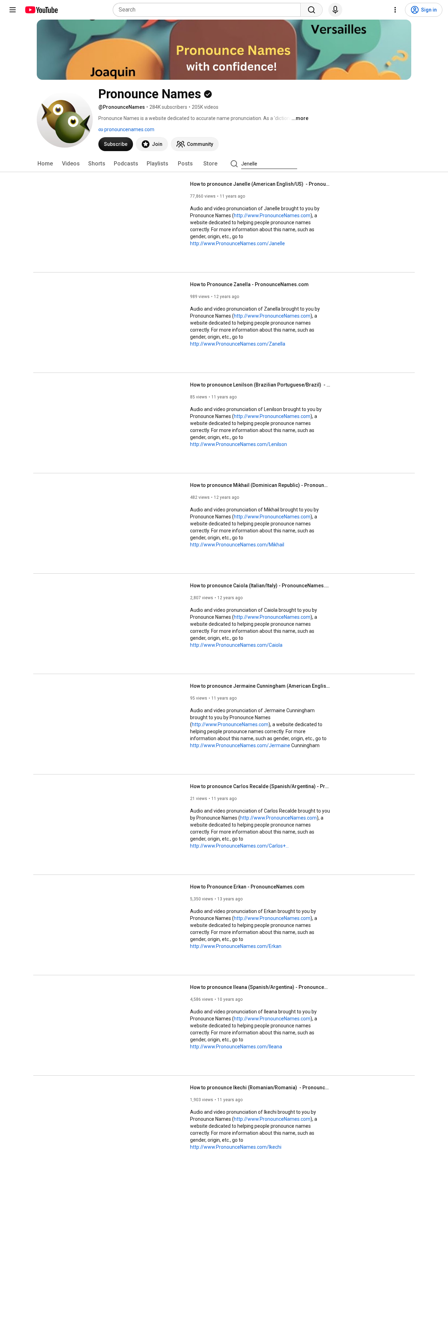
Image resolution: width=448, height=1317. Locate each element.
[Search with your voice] (335, 10)
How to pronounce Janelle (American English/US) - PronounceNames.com (260, 184)
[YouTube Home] (41, 10)
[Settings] (395, 10)
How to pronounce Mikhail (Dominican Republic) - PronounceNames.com (260, 485)
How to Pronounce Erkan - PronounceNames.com (247, 887)
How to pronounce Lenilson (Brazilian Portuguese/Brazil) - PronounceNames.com (260, 385)
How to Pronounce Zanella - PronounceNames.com (249, 284)
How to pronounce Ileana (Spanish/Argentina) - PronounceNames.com (260, 987)
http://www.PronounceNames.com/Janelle (237, 243)
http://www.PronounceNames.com (272, 215)
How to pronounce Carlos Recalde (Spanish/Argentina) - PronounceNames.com (260, 786)
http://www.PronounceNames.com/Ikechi (235, 1147)
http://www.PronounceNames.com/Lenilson (238, 444)
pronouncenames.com (128, 129)
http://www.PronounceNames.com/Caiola (236, 645)
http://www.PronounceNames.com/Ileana (236, 1046)
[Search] (311, 10)
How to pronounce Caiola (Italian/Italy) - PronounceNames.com (260, 585)
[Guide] (12, 10)
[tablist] (224, 163)
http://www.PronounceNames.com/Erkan (235, 946)
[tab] (45, 163)
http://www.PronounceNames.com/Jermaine (240, 745)
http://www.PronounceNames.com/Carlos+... (239, 846)
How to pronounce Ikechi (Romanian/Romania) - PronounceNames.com (260, 1087)
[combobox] (209, 10)
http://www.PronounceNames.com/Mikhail (237, 544)
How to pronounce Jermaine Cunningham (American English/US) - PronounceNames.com (260, 686)
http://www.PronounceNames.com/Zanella (237, 344)
